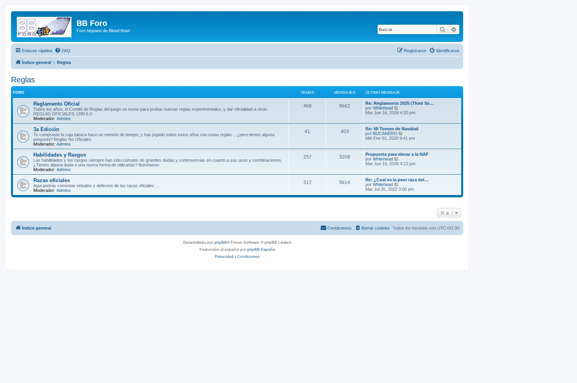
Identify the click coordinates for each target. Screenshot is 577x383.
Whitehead (383, 108)
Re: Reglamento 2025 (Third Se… (399, 103)
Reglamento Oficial (56, 104)
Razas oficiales (51, 180)
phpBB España (261, 249)
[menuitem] (62, 50)
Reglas (23, 79)
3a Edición (46, 129)
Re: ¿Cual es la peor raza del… (397, 179)
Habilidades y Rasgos (59, 155)
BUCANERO (385, 133)
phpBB (220, 242)
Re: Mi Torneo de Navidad (391, 128)
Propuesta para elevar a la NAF (397, 154)
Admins (64, 118)
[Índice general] (45, 25)
